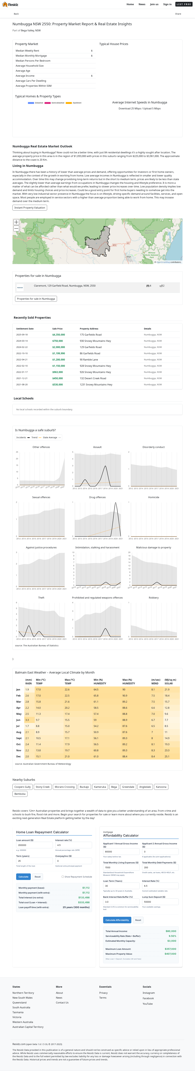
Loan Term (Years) (117, 886)
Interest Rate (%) (155, 886)
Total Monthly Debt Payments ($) (159, 867)
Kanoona (161, 787)
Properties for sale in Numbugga (36, 298)
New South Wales (22, 997)
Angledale (145, 787)
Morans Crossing (65, 787)
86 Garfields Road (90, 353)
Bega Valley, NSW (31, 30)
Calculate (23, 876)
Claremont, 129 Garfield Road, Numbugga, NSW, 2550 (65, 285)
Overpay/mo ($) (68, 861)
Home (130, 4)
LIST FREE (184, 4)
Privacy (103, 992)
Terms (102, 997)
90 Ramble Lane (89, 359)
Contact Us (62, 1002)
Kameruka (100, 787)
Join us (154, 4)
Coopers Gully (22, 787)
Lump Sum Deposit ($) (153, 902)
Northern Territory (23, 992)
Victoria (16, 1017)
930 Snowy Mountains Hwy (95, 341)
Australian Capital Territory (27, 1027)
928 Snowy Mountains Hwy (95, 365)
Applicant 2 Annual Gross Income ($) (159, 850)
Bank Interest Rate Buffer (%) (120, 903)
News (142, 4)
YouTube (148, 1003)
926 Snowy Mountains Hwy (95, 372)
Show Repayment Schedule (78, 876)
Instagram (149, 992)
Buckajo (84, 787)
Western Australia (22, 1022)
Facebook (148, 998)
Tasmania (17, 1012)
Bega (114, 787)
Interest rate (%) (67, 845)
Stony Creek (43, 787)
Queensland (19, 1002)
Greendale (128, 787)
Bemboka (19, 794)
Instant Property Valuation (29, 207)
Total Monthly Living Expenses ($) (121, 868)
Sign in (167, 4)
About (59, 992)
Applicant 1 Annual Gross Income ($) (120, 850)
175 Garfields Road (91, 334)
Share (178, 13)
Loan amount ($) (25, 845)
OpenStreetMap (163, 262)
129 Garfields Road (91, 347)
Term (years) (25, 861)
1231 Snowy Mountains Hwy (96, 384)
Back (16, 13)
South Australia (21, 1007)
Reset (38, 876)
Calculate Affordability (117, 920)
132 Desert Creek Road (93, 378)
